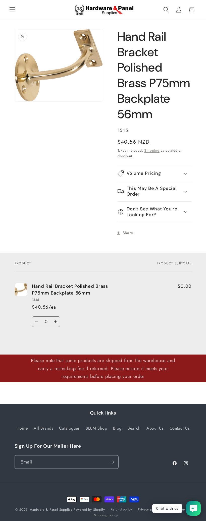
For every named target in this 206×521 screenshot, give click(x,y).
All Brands (43, 428)
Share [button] (128, 233)
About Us (155, 428)
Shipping (151, 150)
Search (134, 428)
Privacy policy (148, 509)
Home (22, 428)
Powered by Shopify (89, 509)
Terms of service (178, 509)
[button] (12, 10)
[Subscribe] (112, 462)
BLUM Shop (96, 428)
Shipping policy (106, 515)
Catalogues (69, 428)
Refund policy (121, 509)
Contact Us (180, 428)
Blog (117, 428)
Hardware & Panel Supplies (51, 509)
